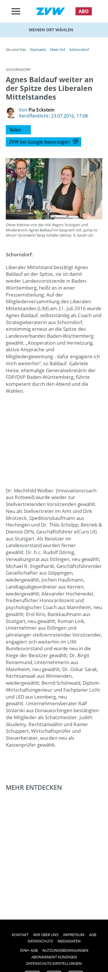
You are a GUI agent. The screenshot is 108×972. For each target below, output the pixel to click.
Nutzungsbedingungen (65, 950)
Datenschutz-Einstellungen (54, 963)
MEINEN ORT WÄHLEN (51, 29)
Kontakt (20, 934)
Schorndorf (79, 49)
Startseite (38, 49)
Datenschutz (40, 941)
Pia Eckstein (41, 110)
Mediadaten (69, 941)
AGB (92, 934)
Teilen (15, 130)
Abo (84, 11)
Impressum (73, 934)
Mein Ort (57, 49)
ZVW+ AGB (29, 950)
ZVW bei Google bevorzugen (39, 142)
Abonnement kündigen (54, 957)
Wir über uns (45, 934)
